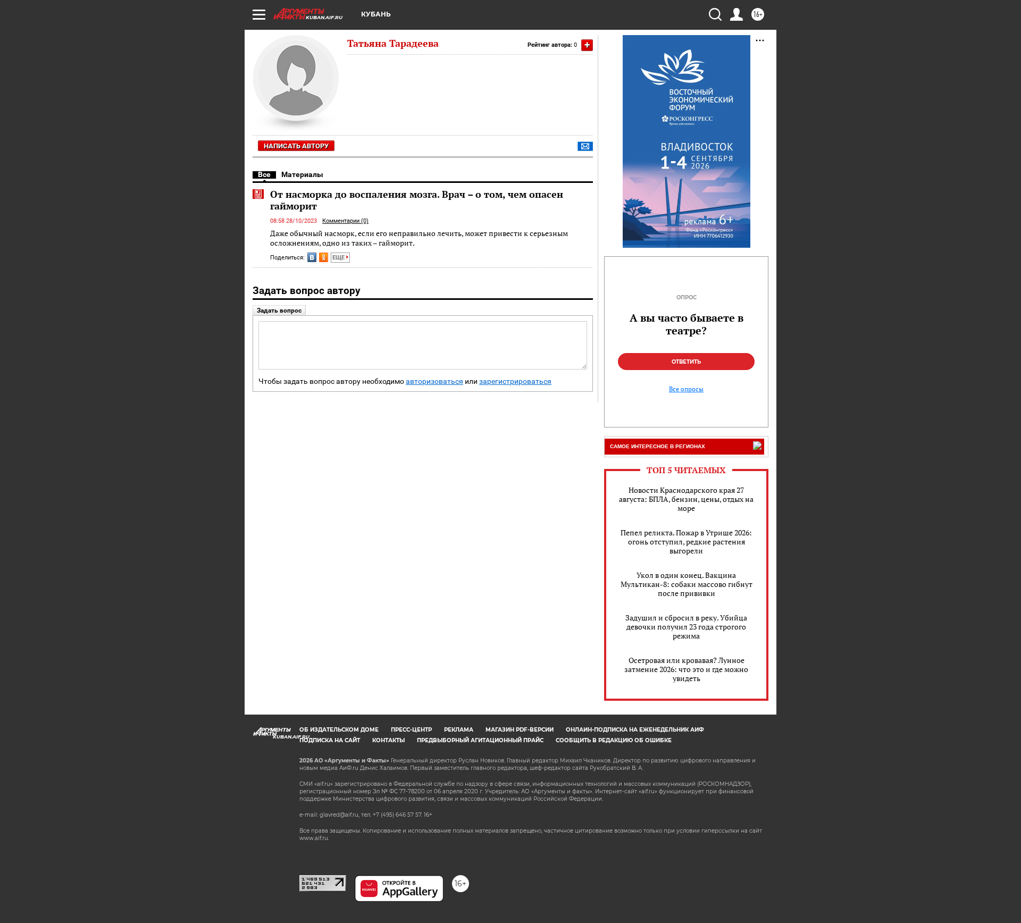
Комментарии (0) (345, 220)
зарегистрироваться (515, 381)
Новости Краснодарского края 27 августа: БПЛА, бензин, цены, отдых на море (686, 499)
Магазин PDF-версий (520, 729)
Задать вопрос (279, 310)
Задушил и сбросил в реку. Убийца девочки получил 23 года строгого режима (686, 626)
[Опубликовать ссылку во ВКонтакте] (311, 257)
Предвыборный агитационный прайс (480, 740)
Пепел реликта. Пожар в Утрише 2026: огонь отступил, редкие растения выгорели (686, 541)
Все (264, 174)
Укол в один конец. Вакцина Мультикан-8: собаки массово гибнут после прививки (686, 584)
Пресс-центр (411, 729)
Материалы (302, 174)
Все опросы (686, 389)
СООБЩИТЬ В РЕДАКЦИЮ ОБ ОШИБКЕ (614, 740)
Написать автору (296, 146)
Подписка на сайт (329, 740)
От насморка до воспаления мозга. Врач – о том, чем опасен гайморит (416, 200)
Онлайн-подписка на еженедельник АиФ (635, 729)
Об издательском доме (339, 729)
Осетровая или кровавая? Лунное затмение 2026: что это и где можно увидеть (686, 669)
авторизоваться (434, 381)
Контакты (388, 740)
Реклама (458, 729)
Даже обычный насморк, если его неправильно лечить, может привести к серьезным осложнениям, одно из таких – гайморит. (419, 238)
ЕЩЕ (339, 257)
